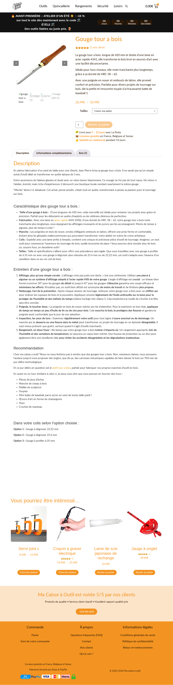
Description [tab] (22, 153)
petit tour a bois (61, 368)
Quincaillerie (61, 6)
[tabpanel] (40, 63)
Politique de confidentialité (137, 641)
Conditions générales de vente (137, 635)
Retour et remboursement (138, 647)
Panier (35, 635)
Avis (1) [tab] (83, 153)
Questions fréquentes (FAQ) (86, 635)
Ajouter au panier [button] (105, 572)
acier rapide (61, 220)
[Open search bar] (126, 5)
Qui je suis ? (86, 654)
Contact (86, 641)
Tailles (84, 111)
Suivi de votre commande (35, 641)
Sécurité (102, 6)
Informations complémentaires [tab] (54, 153)
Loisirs (118, 6)
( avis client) (97, 47)
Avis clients (86, 647)
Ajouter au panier (99, 124)
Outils (43, 6)
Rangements (83, 6)
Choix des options (29, 572)
